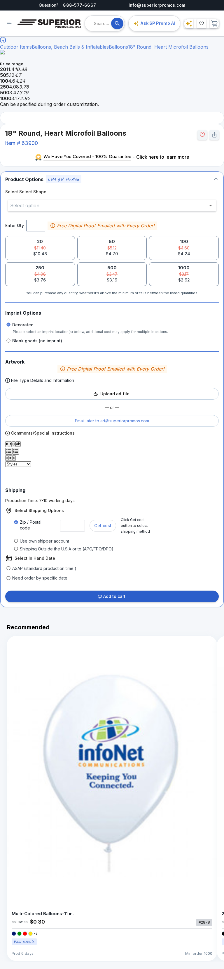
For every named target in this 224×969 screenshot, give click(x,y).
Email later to (112, 420)
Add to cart (114, 596)
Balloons (118, 47)
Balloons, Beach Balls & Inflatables (70, 47)
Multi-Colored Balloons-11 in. (43, 913)
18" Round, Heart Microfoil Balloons (168, 47)
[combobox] (102, 23)
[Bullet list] (8, 451)
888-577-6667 (79, 5)
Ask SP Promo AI (157, 23)
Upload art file (115, 393)
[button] (112, 179)
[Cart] (214, 23)
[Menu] (9, 23)
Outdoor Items (16, 47)
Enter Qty (14, 225)
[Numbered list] (15, 451)
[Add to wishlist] (202, 135)
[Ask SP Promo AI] (188, 23)
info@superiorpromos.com (157, 5)
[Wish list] (201, 23)
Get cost (102, 525)
